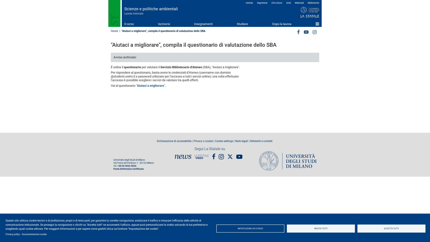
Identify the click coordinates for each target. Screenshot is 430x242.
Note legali (241, 141)
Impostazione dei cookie (250, 228)
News (183, 156)
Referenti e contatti (261, 141)
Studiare (242, 24)
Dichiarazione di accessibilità (174, 141)
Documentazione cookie (34, 234)
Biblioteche (313, 3)
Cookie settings (224, 141)
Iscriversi (164, 24)
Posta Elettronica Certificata (128, 169)
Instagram (314, 31)
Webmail (299, 3)
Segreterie (262, 3)
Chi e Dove (276, 3)
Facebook (214, 155)
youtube (306, 31)
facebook (298, 31)
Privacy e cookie (203, 141)
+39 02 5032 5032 (126, 166)
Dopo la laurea (281, 24)
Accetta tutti (391, 228)
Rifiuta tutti (320, 228)
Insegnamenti (203, 24)
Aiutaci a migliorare (150, 85)
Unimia (249, 3)
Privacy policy (13, 234)
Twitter (230, 155)
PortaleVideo (202, 156)
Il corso (129, 24)
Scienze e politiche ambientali (151, 9)
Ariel (288, 3)
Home (317, 24)
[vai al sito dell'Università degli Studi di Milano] (303, 12)
